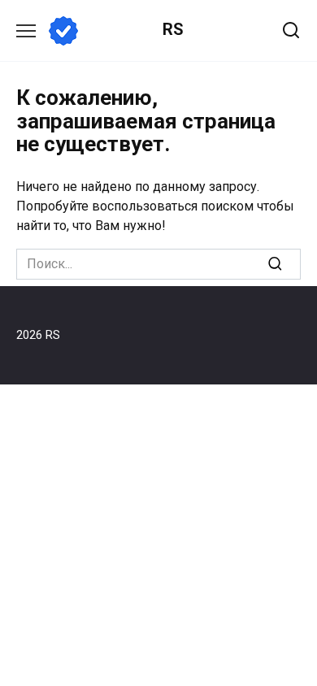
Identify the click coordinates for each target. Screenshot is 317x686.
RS (173, 29)
